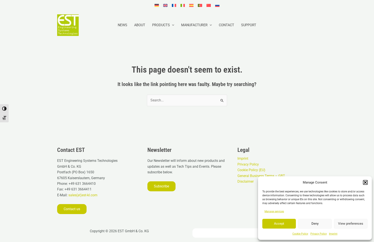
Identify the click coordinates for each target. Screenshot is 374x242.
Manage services (274, 211)
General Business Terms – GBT (261, 176)
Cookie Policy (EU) (251, 170)
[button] (365, 182)
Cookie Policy (300, 233)
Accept (279, 224)
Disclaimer (245, 181)
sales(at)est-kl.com (82, 195)
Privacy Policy (318, 233)
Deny (315, 224)
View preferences (350, 224)
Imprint (333, 233)
